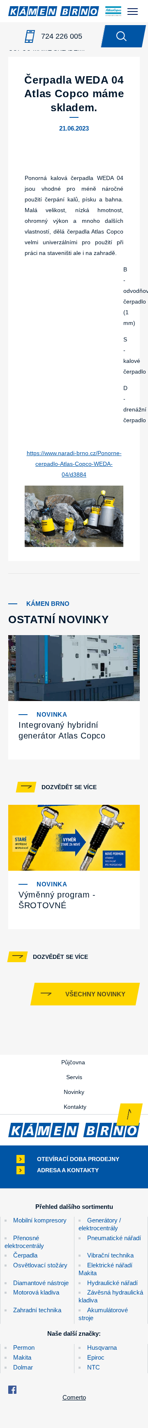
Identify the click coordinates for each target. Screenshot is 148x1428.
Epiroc (95, 1357)
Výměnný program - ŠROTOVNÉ (57, 900)
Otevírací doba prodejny (78, 1159)
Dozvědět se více (69, 787)
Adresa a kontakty (68, 1170)
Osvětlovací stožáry (40, 1265)
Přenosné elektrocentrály (24, 1241)
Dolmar (23, 1367)
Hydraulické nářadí (112, 1282)
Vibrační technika (110, 1255)
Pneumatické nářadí (114, 1237)
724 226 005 (61, 36)
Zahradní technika (37, 1309)
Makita (22, 1357)
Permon (24, 1347)
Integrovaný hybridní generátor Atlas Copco (62, 730)
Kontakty (75, 1106)
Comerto (74, 1397)
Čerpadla (25, 1255)
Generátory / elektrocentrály (100, 1224)
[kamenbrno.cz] (74, 1130)
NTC (93, 1367)
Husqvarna (102, 1347)
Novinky (74, 1092)
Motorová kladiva (36, 1292)
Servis (74, 1077)
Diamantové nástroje (41, 1282)
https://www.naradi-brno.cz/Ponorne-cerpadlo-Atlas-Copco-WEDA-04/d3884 (74, 464)
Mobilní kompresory (40, 1220)
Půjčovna (73, 1062)
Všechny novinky (95, 994)
